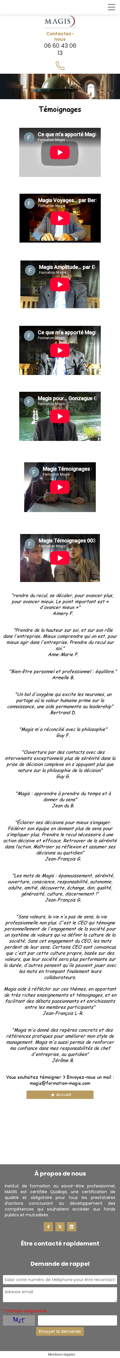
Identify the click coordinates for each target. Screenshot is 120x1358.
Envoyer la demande (60, 1331)
